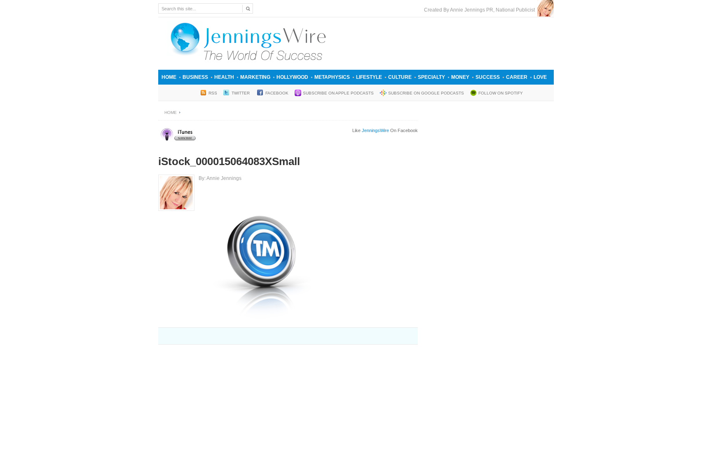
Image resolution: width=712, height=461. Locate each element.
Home (169, 77)
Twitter (241, 93)
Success (487, 77)
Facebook (276, 93)
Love (540, 77)
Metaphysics (332, 77)
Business (195, 77)
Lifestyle (369, 77)
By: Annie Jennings (220, 178)
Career (516, 77)
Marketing (255, 77)
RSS (212, 93)
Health (224, 77)
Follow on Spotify (500, 93)
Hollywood (292, 77)
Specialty (431, 77)
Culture (400, 77)
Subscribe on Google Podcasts (426, 93)
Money (460, 77)
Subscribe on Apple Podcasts (338, 93)
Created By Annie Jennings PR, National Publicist (480, 10)
